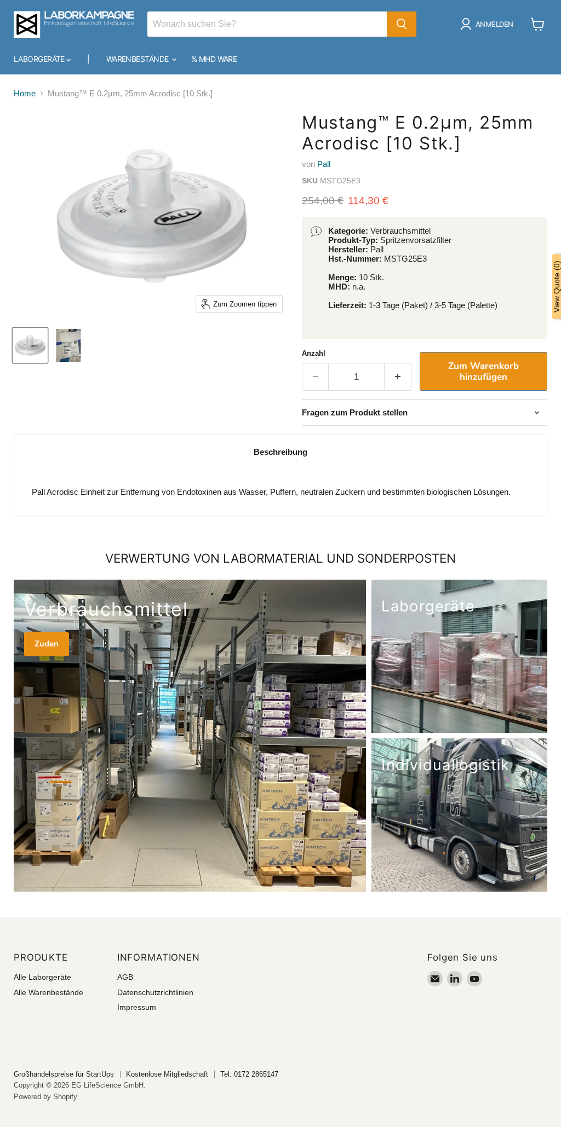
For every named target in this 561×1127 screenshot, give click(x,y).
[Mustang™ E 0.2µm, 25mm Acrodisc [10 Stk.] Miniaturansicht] (30, 345)
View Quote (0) (556, 287)
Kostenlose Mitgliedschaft (167, 1074)
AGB (125, 977)
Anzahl (313, 353)
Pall (323, 164)
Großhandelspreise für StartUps (64, 1074)
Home (25, 93)
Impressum (136, 1007)
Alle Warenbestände (48, 992)
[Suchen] (401, 24)
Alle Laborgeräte (42, 977)
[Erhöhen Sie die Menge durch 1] (398, 377)
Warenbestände (138, 58)
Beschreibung (280, 451)
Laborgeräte (40, 58)
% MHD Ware (214, 58)
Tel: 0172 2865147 (249, 1074)
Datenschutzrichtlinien (155, 992)
